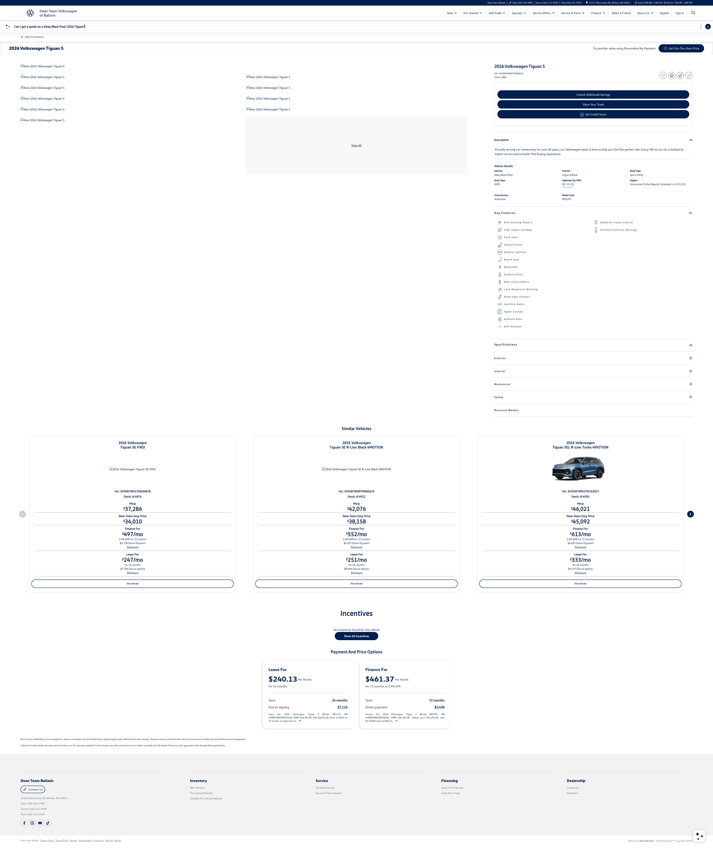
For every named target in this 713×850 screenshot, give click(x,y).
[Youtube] (40, 823)
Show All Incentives (356, 636)
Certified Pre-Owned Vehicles (206, 798)
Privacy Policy (47, 840)
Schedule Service (325, 787)
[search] (693, 13)
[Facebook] (24, 823)
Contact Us (35, 789)
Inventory (198, 780)
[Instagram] (32, 823)
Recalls (117, 840)
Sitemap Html (85, 840)
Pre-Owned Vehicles (201, 793)
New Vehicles (197, 787)
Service (322, 780)
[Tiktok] (47, 823)
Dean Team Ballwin (30, 840)
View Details (133, 583)
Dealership (576, 780)
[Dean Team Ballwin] (52, 12)
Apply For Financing (452, 787)
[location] (587, 2)
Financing (449, 780)
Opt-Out (109, 840)
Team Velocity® (646, 840)
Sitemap (73, 840)
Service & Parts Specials (328, 793)
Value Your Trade (450, 793)
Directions (572, 793)
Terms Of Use (61, 840)
